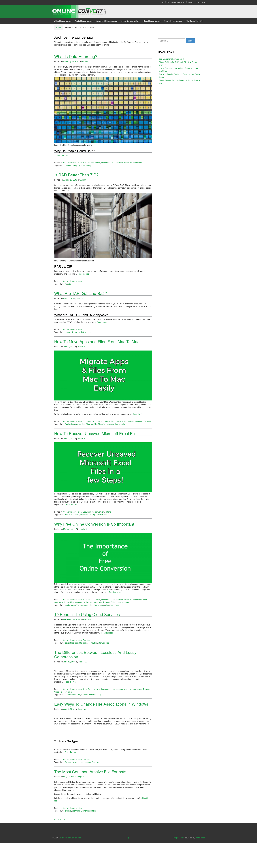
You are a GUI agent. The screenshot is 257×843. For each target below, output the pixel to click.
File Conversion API (194, 21)
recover (100, 514)
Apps (78, 424)
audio (67, 605)
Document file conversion (106, 21)
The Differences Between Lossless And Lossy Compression (95, 654)
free (95, 605)
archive (68, 810)
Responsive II (178, 837)
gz (86, 332)
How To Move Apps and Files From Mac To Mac (96, 341)
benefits (78, 642)
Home (162, 2)
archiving (76, 810)
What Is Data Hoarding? (75, 56)
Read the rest (62, 155)
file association (71, 762)
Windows (95, 762)
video (117, 605)
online (106, 605)
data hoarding (71, 165)
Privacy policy (200, 2)
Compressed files (88, 810)
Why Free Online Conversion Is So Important (94, 524)
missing (92, 514)
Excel (67, 514)
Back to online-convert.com (176, 2)
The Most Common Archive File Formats (90, 771)
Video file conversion (62, 21)
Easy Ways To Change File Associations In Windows (101, 704)
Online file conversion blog (70, 837)
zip (69, 283)
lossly (99, 694)
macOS (94, 424)
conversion (75, 605)
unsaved (111, 514)
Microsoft (84, 514)
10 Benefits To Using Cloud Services (87, 614)
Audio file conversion (83, 21)
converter (85, 605)
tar (89, 332)
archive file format (72, 332)
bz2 (82, 332)
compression (70, 694)
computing (92, 642)
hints (77, 514)
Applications (70, 424)
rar (66, 283)
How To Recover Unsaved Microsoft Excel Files (96, 433)
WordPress (200, 837)
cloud (85, 642)
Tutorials (147, 421)
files (83, 424)
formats (84, 694)
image (100, 605)
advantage (69, 642)
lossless (92, 694)
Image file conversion (130, 21)
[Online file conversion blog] (83, 11)
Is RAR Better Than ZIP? (76, 175)
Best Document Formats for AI (171, 58)
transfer (122, 424)
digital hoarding (84, 165)
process (110, 424)
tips (116, 424)
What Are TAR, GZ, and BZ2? (80, 293)
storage (101, 642)
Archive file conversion (72, 162)
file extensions (85, 762)
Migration (102, 424)
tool (112, 605)
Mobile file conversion (173, 21)
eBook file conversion (151, 21)
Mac (88, 424)
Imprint (190, 2)
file (91, 605)
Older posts (60, 819)
